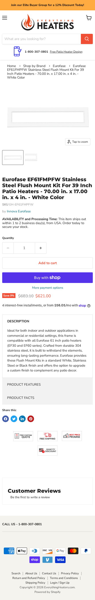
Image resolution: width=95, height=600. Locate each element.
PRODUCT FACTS (20, 398)
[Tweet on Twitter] (14, 418)
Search (15, 573)
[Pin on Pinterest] (30, 418)
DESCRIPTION (18, 321)
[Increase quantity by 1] (40, 248)
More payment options (47, 288)
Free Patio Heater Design (66, 52)
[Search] (87, 39)
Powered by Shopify (47, 592)
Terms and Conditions (64, 578)
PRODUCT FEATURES (24, 384)
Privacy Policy (70, 573)
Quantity (8, 238)
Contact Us (49, 573)
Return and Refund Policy (28, 578)
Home (11, 66)
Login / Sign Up (60, 583)
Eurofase (59, 66)
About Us (31, 573)
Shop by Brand (34, 66)
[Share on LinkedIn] (22, 418)
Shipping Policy (35, 583)
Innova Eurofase (19, 211)
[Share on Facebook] (5, 418)
